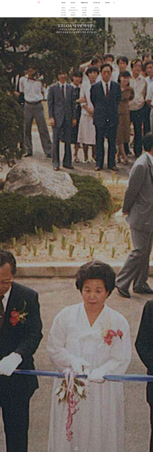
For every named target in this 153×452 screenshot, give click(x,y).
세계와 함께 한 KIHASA (96, 15)
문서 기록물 (84, 10)
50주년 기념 (96, 2)
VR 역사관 (107, 2)
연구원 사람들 (63, 15)
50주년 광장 (96, 12)
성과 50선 (96, 7)
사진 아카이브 (84, 7)
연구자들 (73, 12)
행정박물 (84, 12)
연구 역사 (73, 2)
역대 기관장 (63, 12)
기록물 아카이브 (84, 2)
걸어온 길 (63, 7)
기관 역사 (63, 2)
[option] (76, 226)
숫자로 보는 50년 (96, 10)
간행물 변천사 (73, 15)
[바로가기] (148, 223)
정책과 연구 (73, 7)
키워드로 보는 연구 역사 (73, 10)
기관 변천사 (63, 10)
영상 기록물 (84, 15)
